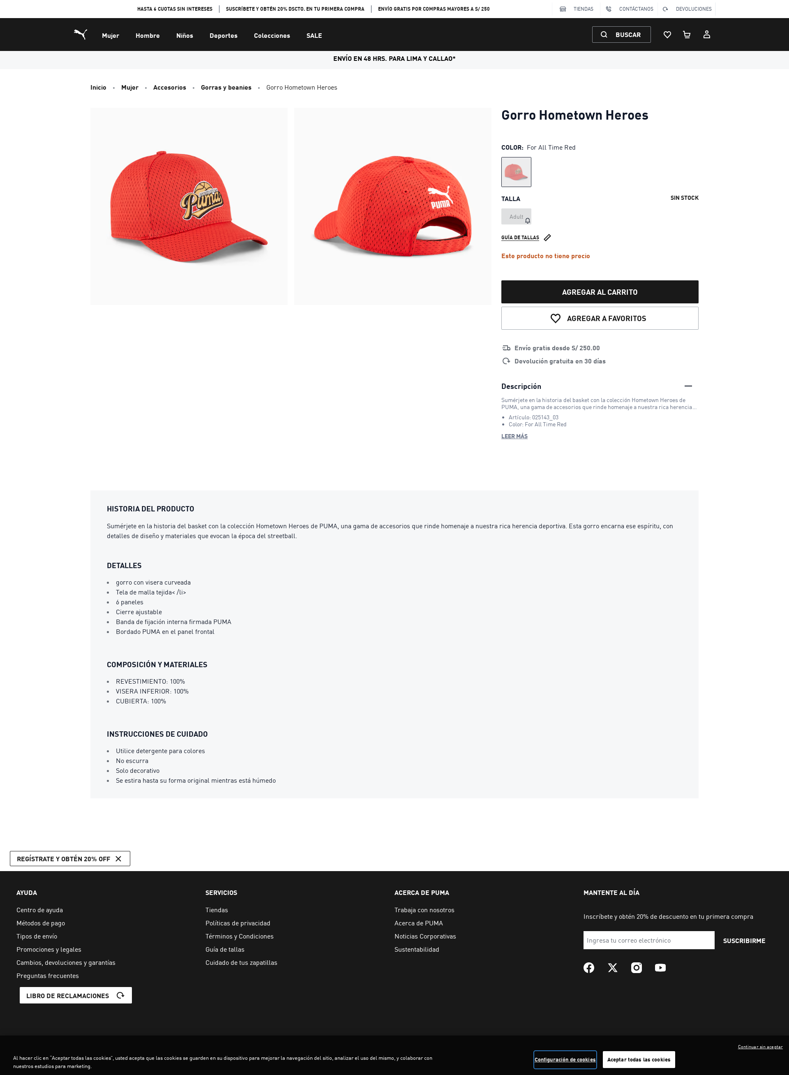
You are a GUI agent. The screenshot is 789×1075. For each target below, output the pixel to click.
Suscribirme (744, 940)
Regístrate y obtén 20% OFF (63, 858)
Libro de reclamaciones (67, 995)
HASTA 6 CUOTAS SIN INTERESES (174, 9)
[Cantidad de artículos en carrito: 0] (687, 34)
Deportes (224, 35)
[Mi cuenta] (707, 34)
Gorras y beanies (226, 87)
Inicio (98, 87)
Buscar (628, 34)
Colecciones (272, 35)
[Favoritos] (667, 34)
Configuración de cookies (565, 1059)
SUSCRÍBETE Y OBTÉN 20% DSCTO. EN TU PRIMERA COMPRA (295, 9)
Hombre (148, 35)
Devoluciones (694, 9)
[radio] (516, 172)
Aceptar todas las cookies (639, 1059)
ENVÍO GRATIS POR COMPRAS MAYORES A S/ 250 (434, 9)
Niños (184, 35)
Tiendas (583, 9)
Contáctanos (636, 9)
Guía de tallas (520, 237)
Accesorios (169, 87)
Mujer (110, 35)
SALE (314, 35)
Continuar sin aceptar (760, 1047)
